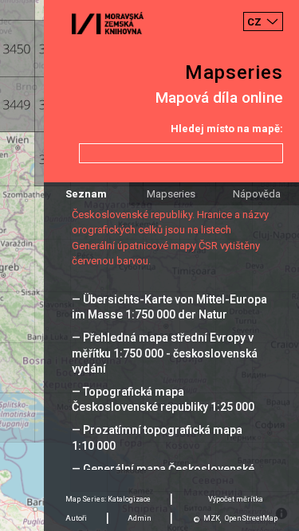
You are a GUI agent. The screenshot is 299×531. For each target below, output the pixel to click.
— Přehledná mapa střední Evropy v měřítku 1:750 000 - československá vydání (165, 352)
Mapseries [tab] (171, 194)
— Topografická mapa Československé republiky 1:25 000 (163, 399)
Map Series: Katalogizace (108, 499)
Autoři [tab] (76, 518)
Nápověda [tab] (257, 194)
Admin (139, 518)
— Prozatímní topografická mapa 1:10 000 (157, 437)
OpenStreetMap (251, 518)
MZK (211, 518)
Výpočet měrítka (235, 499)
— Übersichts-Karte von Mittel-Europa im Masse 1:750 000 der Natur (169, 307)
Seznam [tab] (86, 194)
